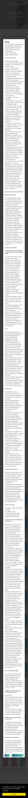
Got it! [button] (14, 794)
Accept (7, 755)
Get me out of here (17, 755)
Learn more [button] (5, 790)
